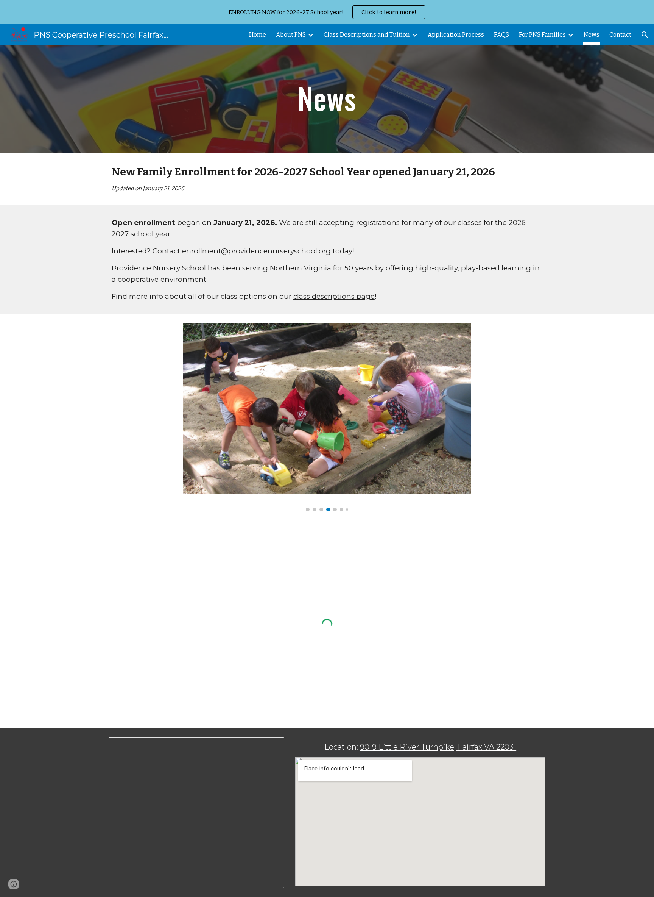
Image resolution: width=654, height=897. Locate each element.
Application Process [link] (456, 34)
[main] (327, 99)
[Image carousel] (327, 417)
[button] (645, 35)
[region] (327, 12)
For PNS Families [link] (542, 34)
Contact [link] (620, 34)
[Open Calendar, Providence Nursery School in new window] (270, 747)
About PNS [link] (291, 34)
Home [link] (257, 34)
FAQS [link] (501, 34)
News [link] (592, 34)
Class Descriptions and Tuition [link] (367, 34)
